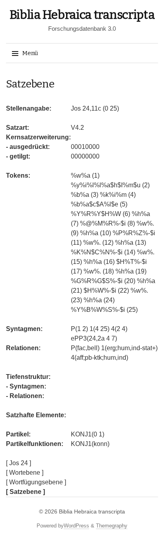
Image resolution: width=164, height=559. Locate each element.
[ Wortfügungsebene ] (36, 482)
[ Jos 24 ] (18, 463)
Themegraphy (111, 526)
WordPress (76, 526)
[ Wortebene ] (24, 472)
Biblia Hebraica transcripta (82, 15)
